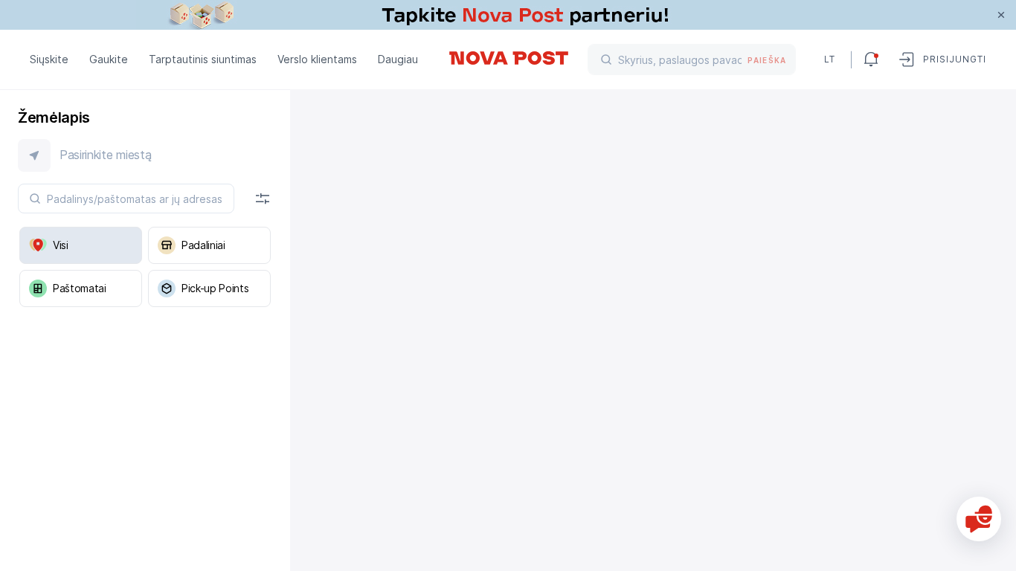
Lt (829, 59)
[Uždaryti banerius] (1001, 15)
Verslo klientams (317, 59)
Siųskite (49, 59)
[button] (145, 155)
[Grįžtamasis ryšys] (978, 519)
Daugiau (398, 59)
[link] (508, 15)
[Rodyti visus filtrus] (262, 198)
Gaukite (108, 59)
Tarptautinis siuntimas (203, 59)
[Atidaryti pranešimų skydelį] (871, 59)
